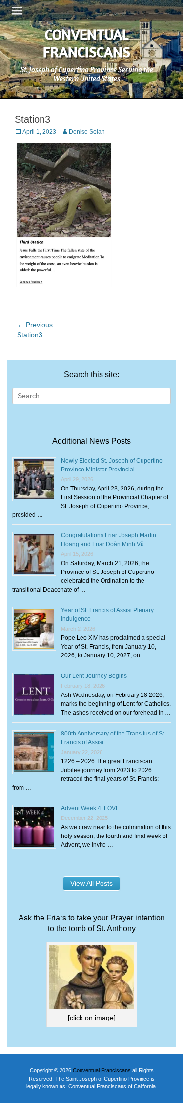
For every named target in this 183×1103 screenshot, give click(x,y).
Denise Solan (87, 131)
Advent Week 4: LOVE (90, 808)
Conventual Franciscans (86, 43)
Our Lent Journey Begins (94, 676)
